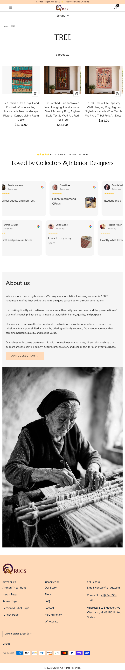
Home (5, 26)
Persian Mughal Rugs (15, 608)
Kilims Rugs (9, 601)
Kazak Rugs (9, 594)
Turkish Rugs (10, 615)
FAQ (47, 601)
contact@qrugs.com (107, 588)
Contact (49, 608)
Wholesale (51, 621)
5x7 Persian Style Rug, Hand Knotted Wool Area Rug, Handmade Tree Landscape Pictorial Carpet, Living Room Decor (21, 111)
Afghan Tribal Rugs (14, 588)
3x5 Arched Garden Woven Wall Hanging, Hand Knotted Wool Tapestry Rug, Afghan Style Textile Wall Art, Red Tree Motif (62, 111)
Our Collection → (25, 355)
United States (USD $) (17, 633)
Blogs (48, 594)
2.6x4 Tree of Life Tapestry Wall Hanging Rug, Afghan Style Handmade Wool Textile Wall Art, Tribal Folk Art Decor (103, 109)
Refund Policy (53, 615)
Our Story (51, 588)
